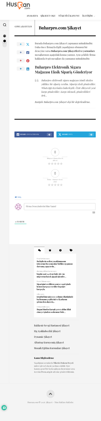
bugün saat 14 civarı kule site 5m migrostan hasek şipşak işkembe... (51, 275)
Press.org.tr (46, 372)
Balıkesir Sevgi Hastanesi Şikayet (51, 325)
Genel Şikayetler (23, 26)
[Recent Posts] (60, 250)
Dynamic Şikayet (43, 336)
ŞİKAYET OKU (48, 15)
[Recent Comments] (39, 250)
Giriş (19, 197)
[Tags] (71, 250)
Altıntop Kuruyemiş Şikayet (49, 342)
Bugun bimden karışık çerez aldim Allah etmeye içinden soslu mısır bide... (54, 310)
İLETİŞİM (87, 15)
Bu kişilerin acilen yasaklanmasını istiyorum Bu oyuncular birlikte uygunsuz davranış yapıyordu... (55, 264)
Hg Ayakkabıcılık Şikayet (47, 331)
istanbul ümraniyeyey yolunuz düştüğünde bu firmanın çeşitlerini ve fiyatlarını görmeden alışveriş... (55, 299)
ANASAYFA (32, 15)
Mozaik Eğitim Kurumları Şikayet (52, 348)
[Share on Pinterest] (24, 61)
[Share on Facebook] (24, 52)
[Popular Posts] (50, 250)
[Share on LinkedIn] (24, 69)
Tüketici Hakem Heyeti (63, 363)
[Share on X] (24, 44)
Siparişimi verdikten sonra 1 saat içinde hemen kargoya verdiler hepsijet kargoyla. (54, 287)
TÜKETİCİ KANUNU (69, 15)
